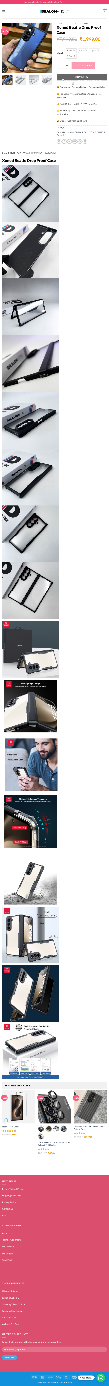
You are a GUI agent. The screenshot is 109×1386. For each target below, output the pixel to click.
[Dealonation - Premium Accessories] (54, 11)
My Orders (7, 1253)
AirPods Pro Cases (11, 1324)
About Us (6, 1233)
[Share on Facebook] (64, 141)
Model (60, 53)
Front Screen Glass (10, 1126)
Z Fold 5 (84, 24)
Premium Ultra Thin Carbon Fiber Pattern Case (89, 1127)
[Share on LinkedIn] (84, 141)
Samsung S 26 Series (12, 1311)
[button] (4, 11)
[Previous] (6, 48)
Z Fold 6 (92, 132)
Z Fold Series (71, 24)
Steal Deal (7, 1260)
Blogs (5, 1215)
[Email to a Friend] (74, 141)
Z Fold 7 (100, 132)
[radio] (71, 51)
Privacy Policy (9, 1202)
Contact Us (7, 1208)
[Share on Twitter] (69, 141)
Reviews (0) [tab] (50, 153)
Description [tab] (8, 153)
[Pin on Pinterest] (79, 141)
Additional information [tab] (30, 153)
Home (59, 24)
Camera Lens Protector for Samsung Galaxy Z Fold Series (54, 1143)
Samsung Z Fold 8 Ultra (13, 1304)
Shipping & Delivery (11, 1195)
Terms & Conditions (11, 1239)
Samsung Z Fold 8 (10, 1297)
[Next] (47, 48)
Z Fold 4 (78, 132)
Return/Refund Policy (12, 1189)
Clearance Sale (9, 1317)
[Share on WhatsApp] (59, 141)
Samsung (70, 132)
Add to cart (83, 65)
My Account (8, 1246)
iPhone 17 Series (10, 1291)
